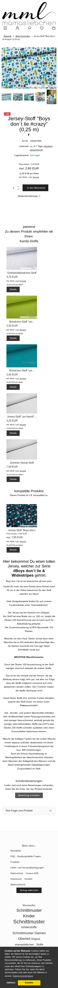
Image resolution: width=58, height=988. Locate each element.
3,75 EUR (12, 276)
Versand (36, 177)
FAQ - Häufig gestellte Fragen (25, 856)
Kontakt (28, 879)
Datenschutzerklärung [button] (23, 976)
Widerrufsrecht (17, 884)
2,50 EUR (12, 325)
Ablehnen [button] (10, 983)
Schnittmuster (29, 921)
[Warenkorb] (53, 29)
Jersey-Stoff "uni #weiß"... (21, 416)
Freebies (14, 862)
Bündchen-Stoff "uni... (21, 321)
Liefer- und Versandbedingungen (27, 867)
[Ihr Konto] (16, 29)
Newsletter (15, 850)
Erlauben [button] (29, 983)
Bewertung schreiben (29, 795)
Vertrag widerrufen (29, 890)
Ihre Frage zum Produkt (19, 810)
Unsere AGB (32, 873)
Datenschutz (16, 873)
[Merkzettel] (41, 29)
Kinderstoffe (29, 927)
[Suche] (28, 29)
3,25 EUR (12, 420)
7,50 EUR (12, 466)
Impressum (16, 879)
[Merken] (52, 85)
